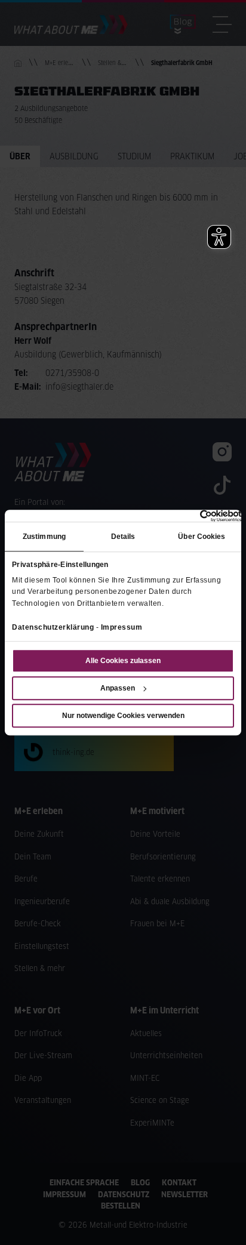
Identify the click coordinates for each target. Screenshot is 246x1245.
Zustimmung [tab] (44, 537)
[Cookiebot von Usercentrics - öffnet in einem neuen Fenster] (189, 516)
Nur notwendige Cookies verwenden (123, 715)
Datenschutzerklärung (53, 627)
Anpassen (117, 688)
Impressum (122, 627)
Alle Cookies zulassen (123, 661)
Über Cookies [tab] (201, 537)
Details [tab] (123, 537)
